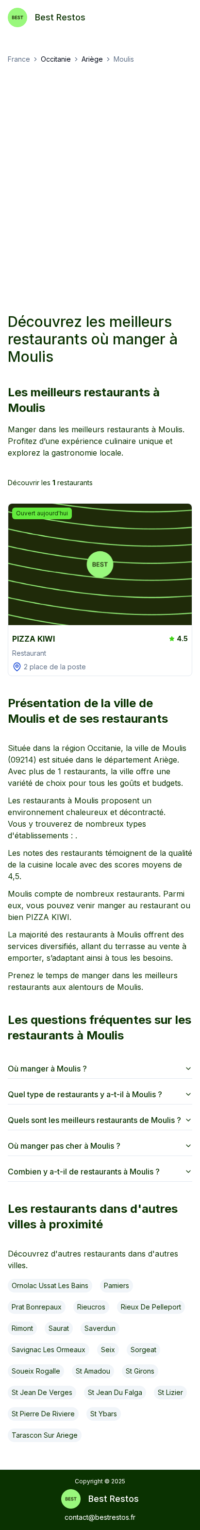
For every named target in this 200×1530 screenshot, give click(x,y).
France (19, 59)
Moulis (124, 59)
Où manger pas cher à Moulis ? (64, 1146)
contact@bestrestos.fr (100, 1517)
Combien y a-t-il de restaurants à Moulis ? (84, 1171)
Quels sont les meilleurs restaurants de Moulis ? (94, 1120)
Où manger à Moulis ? (47, 1068)
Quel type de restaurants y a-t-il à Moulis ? (85, 1094)
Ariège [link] (92, 59)
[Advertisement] (100, 188)
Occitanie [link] (56, 59)
